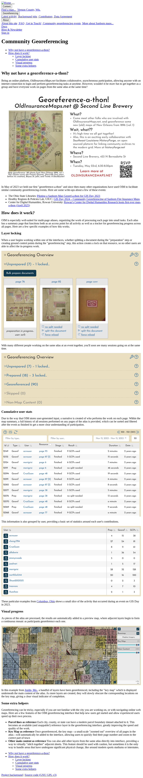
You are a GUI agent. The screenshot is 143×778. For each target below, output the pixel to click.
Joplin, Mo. (31, 690)
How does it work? (18, 53)
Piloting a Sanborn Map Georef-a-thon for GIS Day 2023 (68, 195)
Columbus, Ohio (46, 601)
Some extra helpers (25, 65)
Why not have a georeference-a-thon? (29, 49)
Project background (12, 774)
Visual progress (23, 62)
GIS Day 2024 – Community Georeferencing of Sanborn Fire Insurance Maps (97, 199)
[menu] (13, 3)
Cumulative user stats (27, 59)
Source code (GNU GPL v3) (41, 774)
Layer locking (23, 56)
